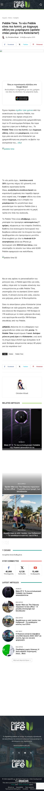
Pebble (11, 354)
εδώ (19, 143)
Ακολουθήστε (22, 566)
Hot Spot (19, 631)
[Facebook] (13, 753)
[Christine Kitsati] (4, 37)
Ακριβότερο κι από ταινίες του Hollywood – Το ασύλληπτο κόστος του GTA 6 (22, 534)
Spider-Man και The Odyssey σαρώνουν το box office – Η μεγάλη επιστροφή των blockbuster (22, 489)
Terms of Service (23, 784)
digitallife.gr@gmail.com (22, 747)
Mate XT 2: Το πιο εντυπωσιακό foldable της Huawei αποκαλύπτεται (22, 446)
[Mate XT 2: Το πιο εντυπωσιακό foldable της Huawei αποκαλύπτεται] (22, 428)
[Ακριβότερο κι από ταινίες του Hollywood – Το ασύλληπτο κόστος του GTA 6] (22, 516)
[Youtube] (25, 753)
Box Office (22, 484)
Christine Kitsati (13, 37)
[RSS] (31, 753)
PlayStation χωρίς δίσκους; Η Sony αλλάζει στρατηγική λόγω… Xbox (27, 651)
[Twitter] (19, 753)
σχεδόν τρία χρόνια (24, 110)
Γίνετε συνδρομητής (35, 567)
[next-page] (7, 542)
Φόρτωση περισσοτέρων (21, 660)
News (10, 18)
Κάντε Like (8, 566)
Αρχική (4, 18)
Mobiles (22, 442)
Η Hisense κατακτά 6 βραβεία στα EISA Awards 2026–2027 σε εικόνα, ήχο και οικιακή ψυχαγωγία (28, 637)
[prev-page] (3, 542)
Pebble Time (19, 354)
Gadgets (16, 18)
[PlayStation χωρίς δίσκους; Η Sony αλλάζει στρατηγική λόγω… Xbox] (8, 650)
